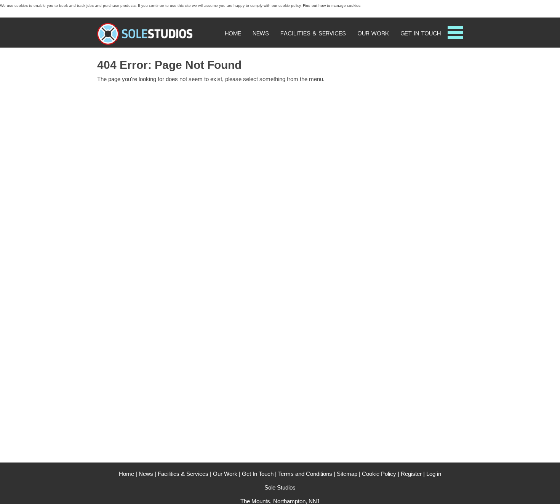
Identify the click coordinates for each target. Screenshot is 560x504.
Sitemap (347, 474)
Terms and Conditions (305, 474)
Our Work (373, 33)
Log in (433, 474)
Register (411, 474)
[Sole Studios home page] (144, 43)
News (261, 33)
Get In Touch (420, 33)
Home (233, 33)
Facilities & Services (313, 33)
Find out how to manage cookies (331, 5)
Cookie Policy (379, 474)
